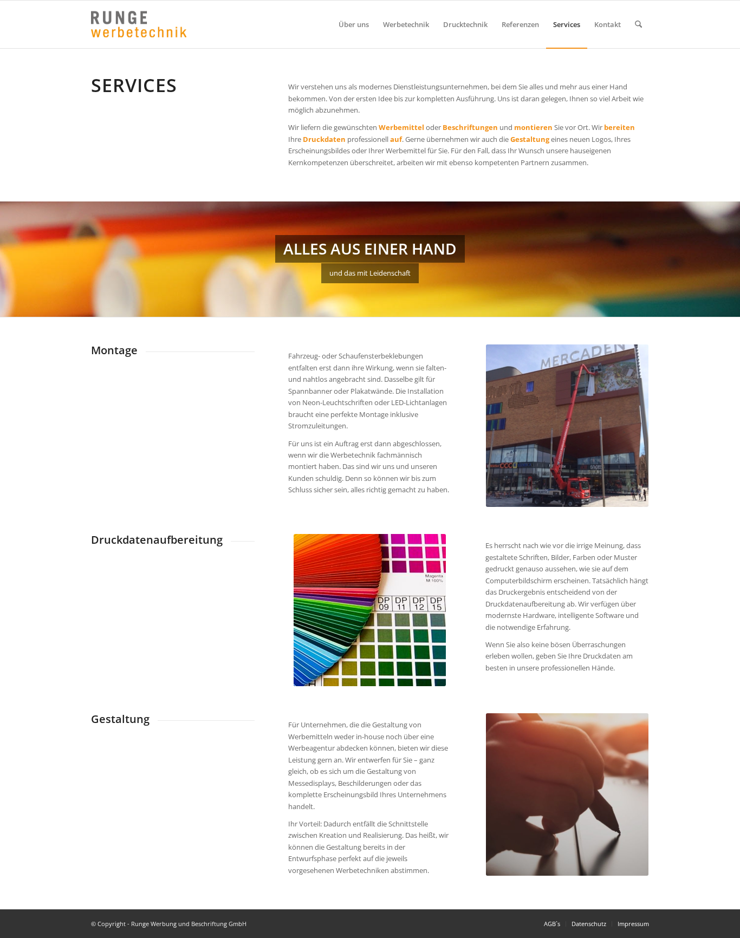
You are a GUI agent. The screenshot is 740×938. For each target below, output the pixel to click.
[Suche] (638, 24)
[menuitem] (354, 24)
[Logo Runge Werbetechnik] (138, 24)
